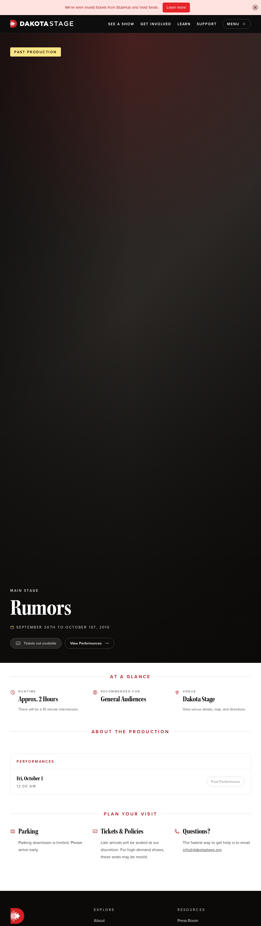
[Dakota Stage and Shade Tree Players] (43, 23)
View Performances (86, 643)
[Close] (255, 7)
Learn (184, 23)
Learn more (176, 7)
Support (207, 23)
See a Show (121, 23)
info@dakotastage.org (202, 849)
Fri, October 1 (30, 778)
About (99, 920)
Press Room (187, 920)
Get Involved (155, 23)
